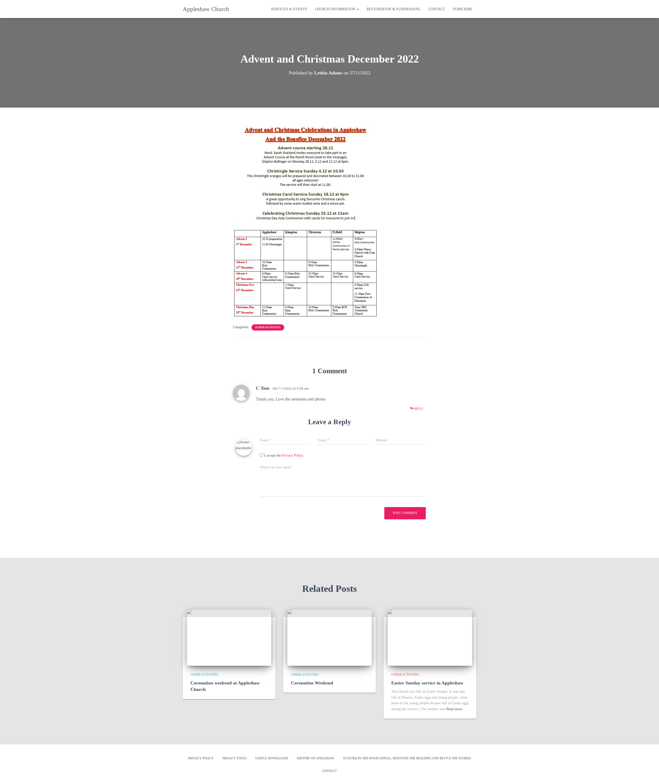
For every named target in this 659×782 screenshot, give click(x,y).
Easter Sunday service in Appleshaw (427, 682)
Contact (436, 9)
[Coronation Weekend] (329, 637)
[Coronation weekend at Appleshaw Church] (229, 637)
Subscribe (462, 9)
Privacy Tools (234, 758)
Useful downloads (271, 758)
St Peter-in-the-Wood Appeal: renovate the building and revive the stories (407, 758)
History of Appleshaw (315, 758)
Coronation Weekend (312, 682)
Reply (418, 409)
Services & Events (289, 9)
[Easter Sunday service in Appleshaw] (429, 637)
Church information (335, 9)
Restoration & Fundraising (394, 9)
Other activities (268, 327)
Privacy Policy (292, 455)
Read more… (456, 709)
